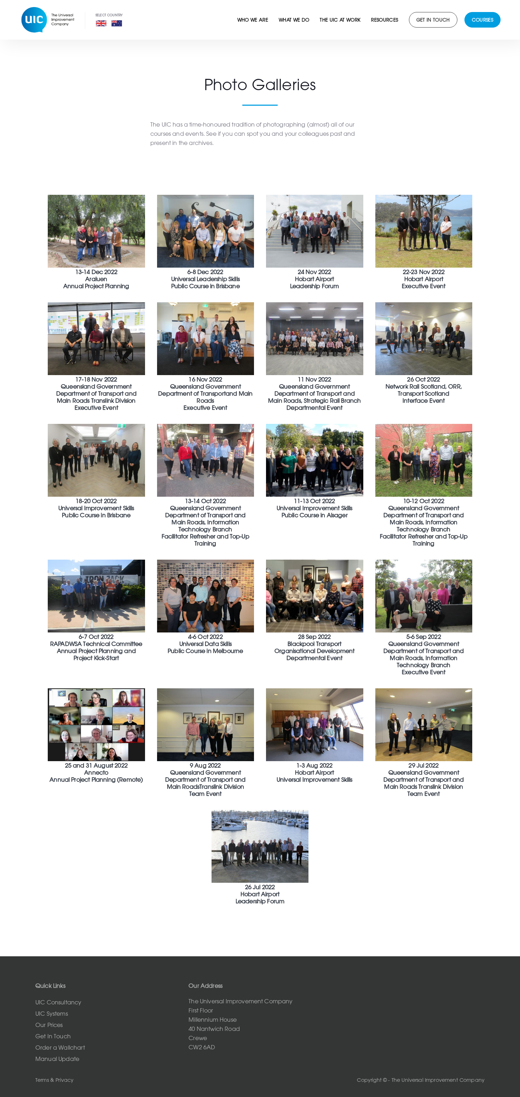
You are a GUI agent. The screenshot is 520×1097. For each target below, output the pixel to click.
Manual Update (57, 1058)
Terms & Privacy (54, 1080)
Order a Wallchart (60, 1047)
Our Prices (49, 1024)
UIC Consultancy (58, 1002)
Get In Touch (53, 1036)
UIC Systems (51, 1013)
